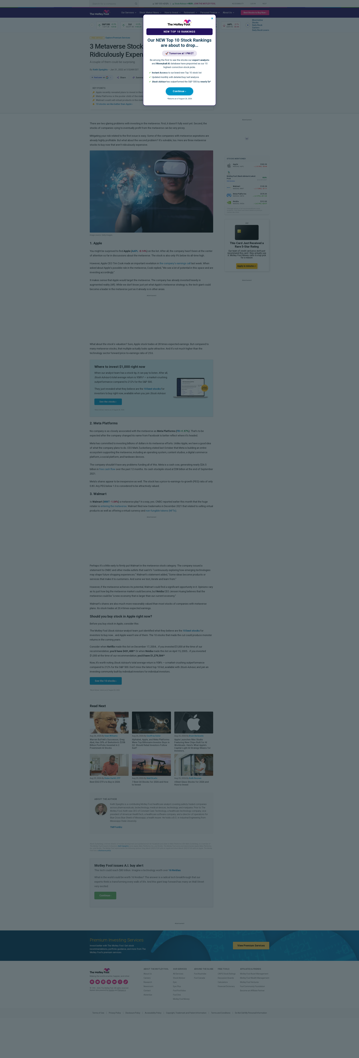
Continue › (179, 91)
